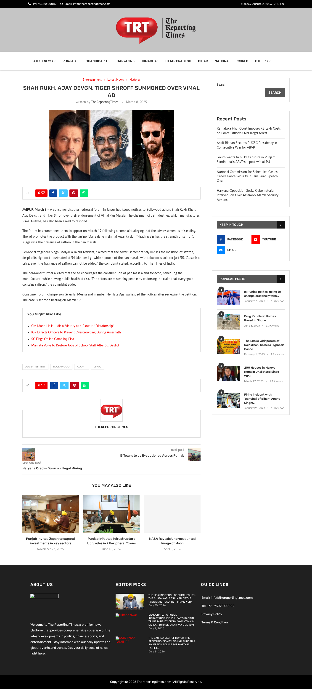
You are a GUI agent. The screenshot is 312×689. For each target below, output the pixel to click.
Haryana (124, 61)
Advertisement (35, 366)
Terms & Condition (214, 622)
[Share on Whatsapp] (84, 193)
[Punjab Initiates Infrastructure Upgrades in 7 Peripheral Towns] (111, 513)
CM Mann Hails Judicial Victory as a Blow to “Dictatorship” (72, 326)
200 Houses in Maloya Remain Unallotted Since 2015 (261, 372)
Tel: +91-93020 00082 (217, 606)
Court (81, 366)
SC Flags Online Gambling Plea (52, 339)
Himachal (150, 61)
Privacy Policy (211, 614)
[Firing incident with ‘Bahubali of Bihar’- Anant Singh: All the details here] (228, 400)
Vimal (97, 366)
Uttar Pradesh (178, 61)
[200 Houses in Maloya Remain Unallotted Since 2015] (228, 373)
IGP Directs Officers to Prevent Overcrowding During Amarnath (76, 332)
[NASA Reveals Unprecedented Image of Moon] (172, 513)
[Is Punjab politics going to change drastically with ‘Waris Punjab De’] (228, 297)
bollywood (61, 366)
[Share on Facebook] (53, 193)
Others (261, 61)
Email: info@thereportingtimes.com (227, 598)
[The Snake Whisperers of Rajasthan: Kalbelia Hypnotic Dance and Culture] (228, 346)
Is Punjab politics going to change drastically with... (262, 294)
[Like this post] (43, 193)
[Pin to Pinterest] (73, 193)
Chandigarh (96, 61)
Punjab (69, 61)
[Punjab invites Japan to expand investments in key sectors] (50, 513)
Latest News (42, 61)
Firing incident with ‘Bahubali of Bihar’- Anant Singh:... (262, 398)
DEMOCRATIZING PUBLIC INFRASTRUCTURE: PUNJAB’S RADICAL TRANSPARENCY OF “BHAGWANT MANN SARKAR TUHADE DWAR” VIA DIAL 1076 (171, 620)
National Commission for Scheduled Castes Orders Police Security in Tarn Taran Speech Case (247, 176)
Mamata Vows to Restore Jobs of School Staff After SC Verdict (75, 345)
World (242, 61)
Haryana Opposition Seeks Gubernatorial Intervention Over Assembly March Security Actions (247, 195)
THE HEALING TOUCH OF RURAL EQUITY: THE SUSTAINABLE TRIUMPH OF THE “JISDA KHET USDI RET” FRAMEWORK (172, 599)
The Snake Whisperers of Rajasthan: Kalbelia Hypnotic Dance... (264, 345)
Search (221, 84)
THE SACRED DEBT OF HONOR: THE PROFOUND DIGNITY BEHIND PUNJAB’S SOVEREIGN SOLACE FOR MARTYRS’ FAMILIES (171, 643)
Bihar (203, 61)
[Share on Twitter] (63, 193)
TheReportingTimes (104, 102)
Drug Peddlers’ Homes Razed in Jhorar (260, 318)
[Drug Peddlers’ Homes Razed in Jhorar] (228, 322)
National (222, 61)
